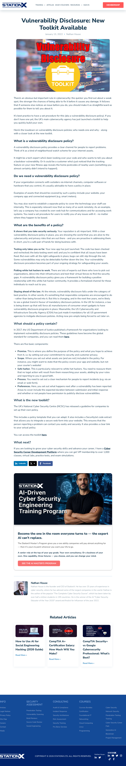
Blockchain (110, 734)
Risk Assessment (59, 719)
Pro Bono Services (60, 727)
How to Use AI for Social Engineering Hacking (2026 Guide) (29, 645)
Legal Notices (5, 711)
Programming (84, 731)
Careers (3, 723)
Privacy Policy (5, 715)
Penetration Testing (33, 710)
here (66, 336)
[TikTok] (110, 759)
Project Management (113, 738)
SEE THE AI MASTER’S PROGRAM (39, 563)
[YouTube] (113, 755)
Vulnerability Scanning (35, 714)
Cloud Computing (86, 723)
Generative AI (111, 730)
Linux (81, 727)
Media (2, 731)
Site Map (3, 719)
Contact (3, 727)
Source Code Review (34, 722)
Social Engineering (33, 726)
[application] (44, 5)
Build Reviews (31, 718)
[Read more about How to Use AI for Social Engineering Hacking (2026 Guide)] (29, 630)
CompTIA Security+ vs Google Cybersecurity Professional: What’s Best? (96, 649)
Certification (83, 711)
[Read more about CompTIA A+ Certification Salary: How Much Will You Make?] (63, 630)
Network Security (112, 711)
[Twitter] (100, 757)
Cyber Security (111, 707)
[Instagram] (121, 755)
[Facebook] (114, 759)
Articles (3, 707)
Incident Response (60, 711)
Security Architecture (61, 715)
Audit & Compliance (60, 707)
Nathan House (73, 34)
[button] (40, 5)
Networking (83, 719)
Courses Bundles (85, 707)
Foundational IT (85, 715)
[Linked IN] (95, 757)
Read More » (21, 655)
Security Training (59, 723)
